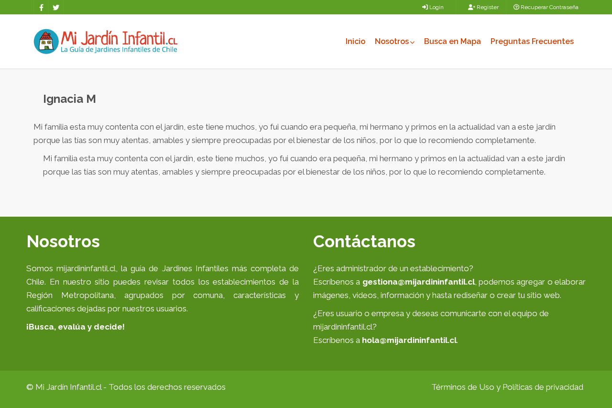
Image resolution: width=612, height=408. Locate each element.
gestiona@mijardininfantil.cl (418, 282)
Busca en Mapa (452, 41)
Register (487, 7)
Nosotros (392, 41)
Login (436, 7)
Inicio (355, 41)
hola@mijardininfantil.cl (409, 340)
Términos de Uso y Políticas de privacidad (507, 387)
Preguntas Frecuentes (532, 41)
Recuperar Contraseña (549, 7)
